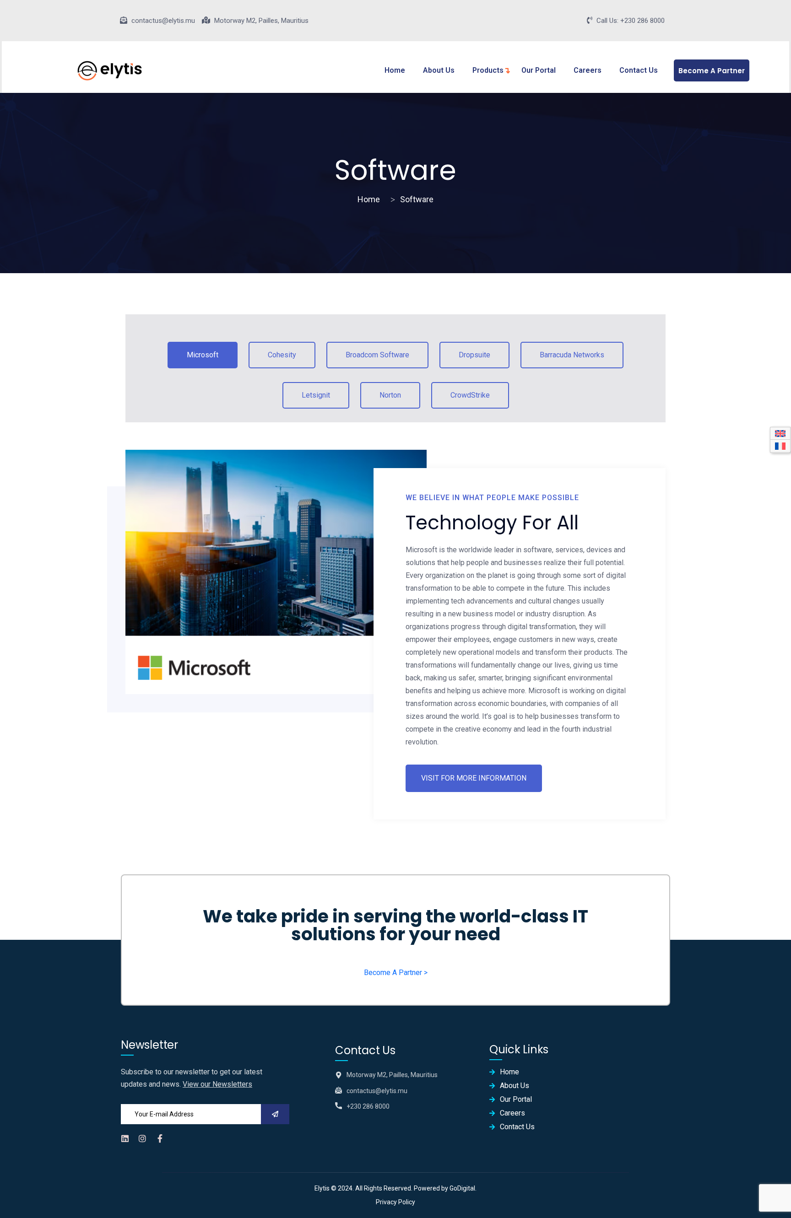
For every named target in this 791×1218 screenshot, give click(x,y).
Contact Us (638, 70)
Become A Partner (711, 70)
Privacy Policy (395, 1202)
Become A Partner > (396, 972)
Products (488, 70)
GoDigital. (463, 1188)
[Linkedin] (125, 1138)
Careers (587, 70)
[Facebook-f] (160, 1138)
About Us (439, 70)
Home (395, 70)
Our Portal (538, 70)
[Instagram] (142, 1138)
